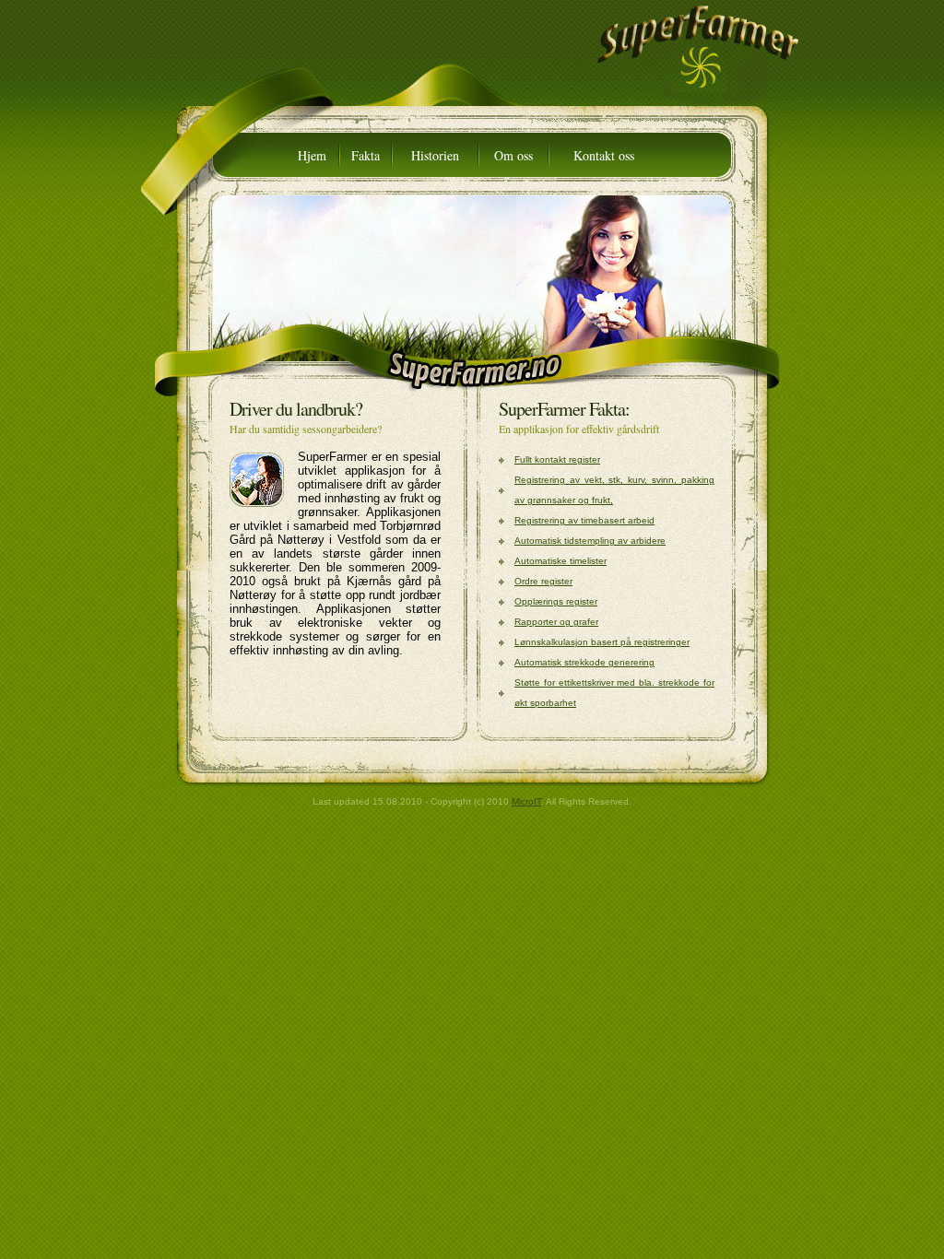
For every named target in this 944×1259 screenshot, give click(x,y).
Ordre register (543, 581)
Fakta (365, 155)
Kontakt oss (603, 155)
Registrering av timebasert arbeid (584, 520)
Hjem (312, 155)
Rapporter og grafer (556, 622)
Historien (435, 155)
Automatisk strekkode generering (584, 662)
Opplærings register (555, 601)
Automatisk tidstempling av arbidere (590, 540)
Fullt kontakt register (557, 459)
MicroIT (526, 801)
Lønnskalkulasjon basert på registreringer (602, 642)
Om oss (513, 155)
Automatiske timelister (560, 561)
